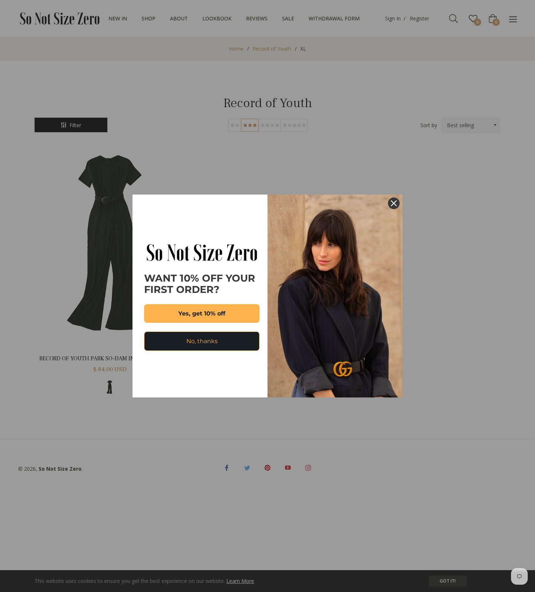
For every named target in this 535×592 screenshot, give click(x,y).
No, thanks (202, 341)
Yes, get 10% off (201, 313)
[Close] (394, 203)
